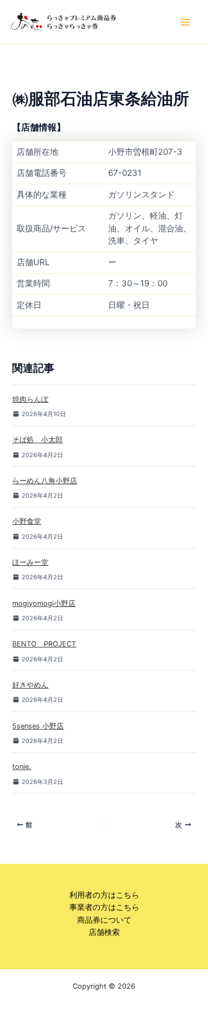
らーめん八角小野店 (44, 481)
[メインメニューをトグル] (185, 22)
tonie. (21, 766)
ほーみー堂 (30, 562)
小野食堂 (26, 521)
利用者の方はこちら (104, 895)
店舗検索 (104, 932)
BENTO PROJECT (44, 644)
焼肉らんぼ (30, 399)
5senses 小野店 (38, 726)
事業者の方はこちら (104, 907)
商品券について (104, 919)
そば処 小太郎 (37, 440)
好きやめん (30, 685)
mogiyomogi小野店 (43, 603)
